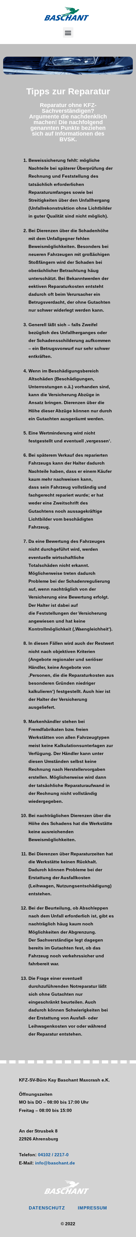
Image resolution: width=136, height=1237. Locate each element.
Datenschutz (47, 1207)
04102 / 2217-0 (53, 1154)
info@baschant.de (55, 1162)
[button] (68, 32)
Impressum (92, 1207)
